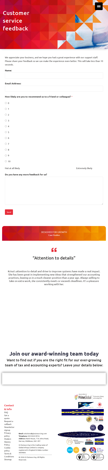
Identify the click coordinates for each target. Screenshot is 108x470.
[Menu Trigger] (99, 6)
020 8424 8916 (34, 436)
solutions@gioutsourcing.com (35, 433)
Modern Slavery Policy (7, 442)
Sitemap (8, 459)
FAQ (6, 412)
